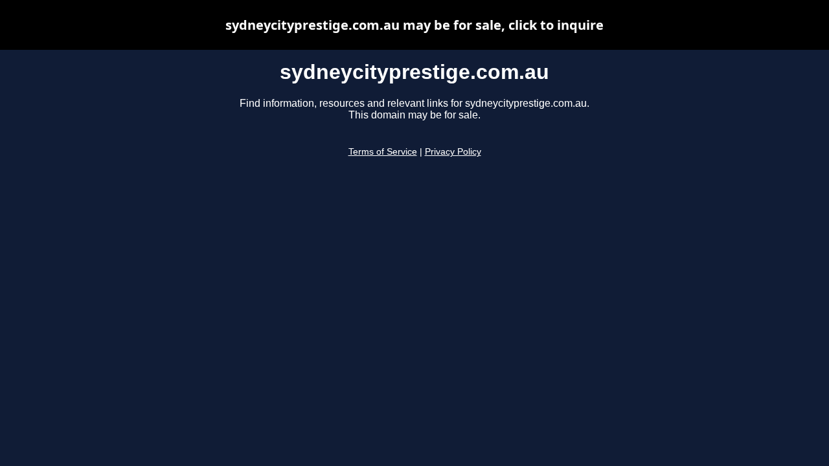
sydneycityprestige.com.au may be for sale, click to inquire (414, 25)
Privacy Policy (453, 152)
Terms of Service (382, 152)
